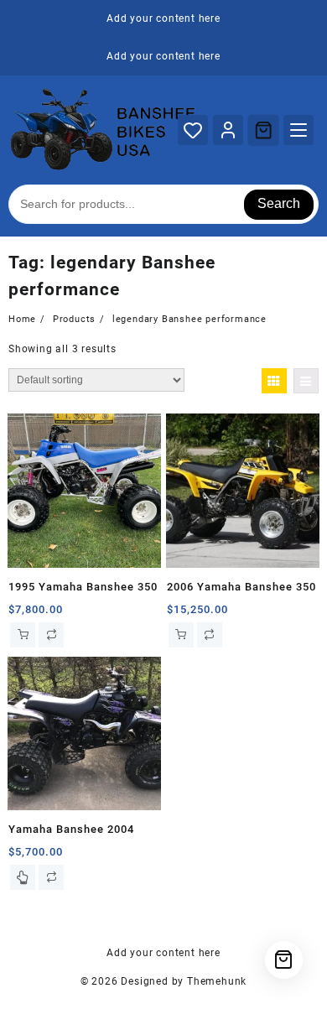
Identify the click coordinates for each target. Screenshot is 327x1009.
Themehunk (217, 981)
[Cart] (263, 130)
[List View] (306, 380)
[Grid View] (274, 380)
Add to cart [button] (22, 635)
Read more (22, 877)
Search (278, 203)
